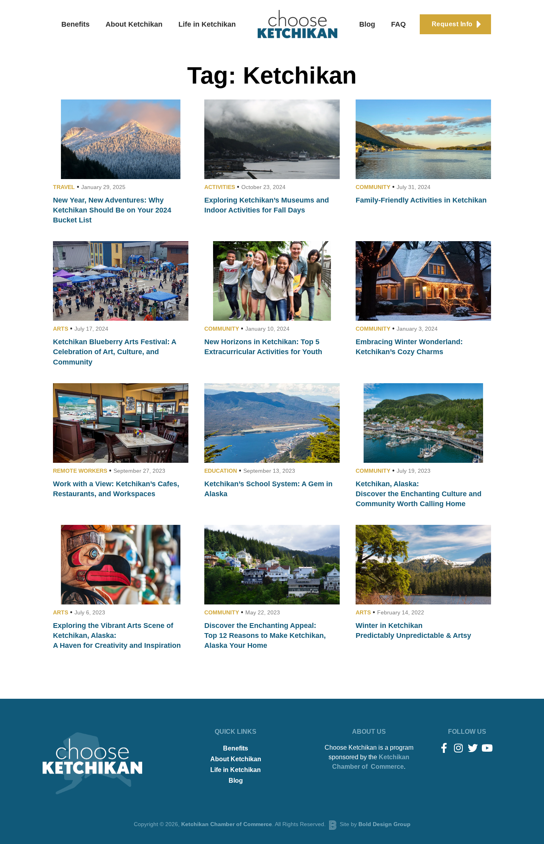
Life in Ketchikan (207, 24)
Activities (219, 187)
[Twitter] (473, 748)
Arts (60, 329)
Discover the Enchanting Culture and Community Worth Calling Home (418, 494)
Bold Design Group (384, 824)
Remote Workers (80, 471)
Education (220, 471)
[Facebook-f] (444, 748)
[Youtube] (487, 748)
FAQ (398, 24)
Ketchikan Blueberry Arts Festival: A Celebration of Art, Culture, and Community (114, 352)
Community (373, 187)
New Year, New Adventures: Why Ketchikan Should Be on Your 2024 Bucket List (112, 210)
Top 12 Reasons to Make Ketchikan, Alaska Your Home (265, 635)
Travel (64, 187)
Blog (367, 24)
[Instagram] (459, 748)
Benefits (75, 24)
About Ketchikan (134, 24)
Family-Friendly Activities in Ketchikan (421, 200)
